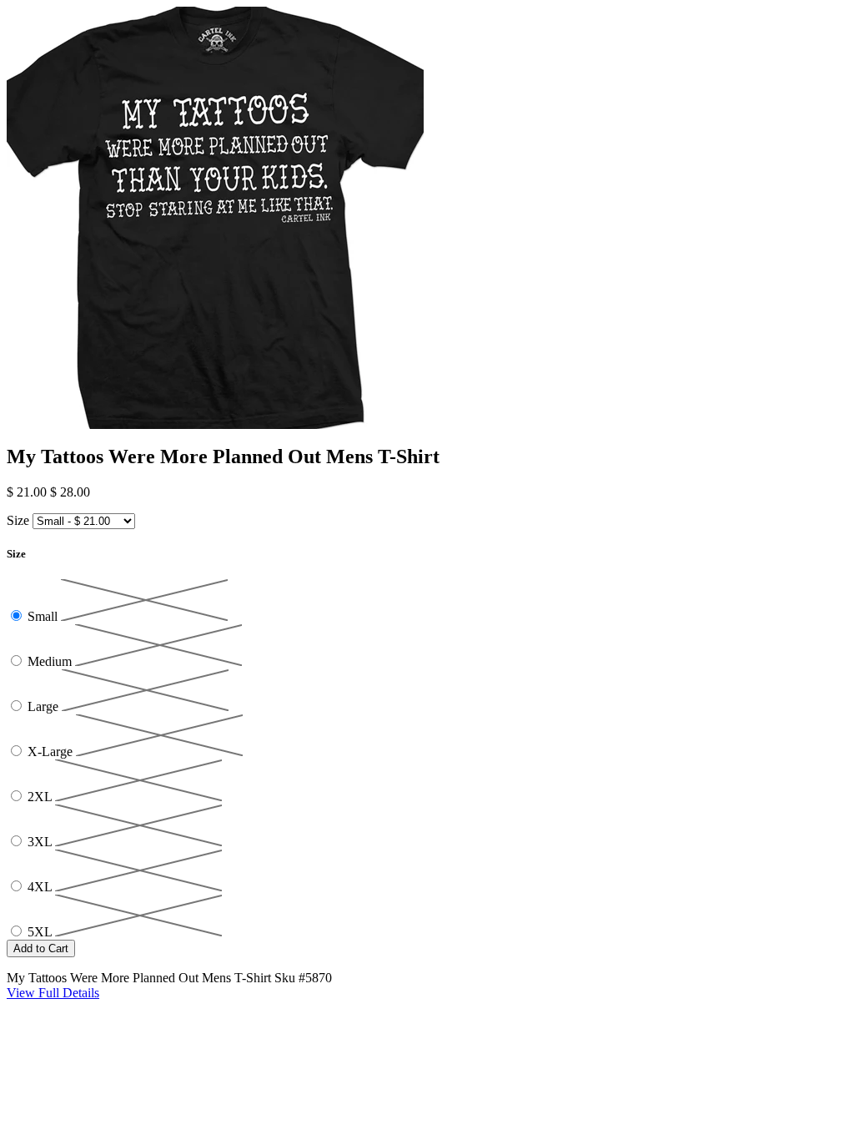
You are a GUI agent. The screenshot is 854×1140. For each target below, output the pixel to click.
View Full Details (53, 993)
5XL (41, 932)
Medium (51, 661)
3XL (41, 842)
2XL (41, 796)
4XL (41, 887)
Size (18, 520)
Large (45, 706)
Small (44, 616)
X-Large (52, 751)
